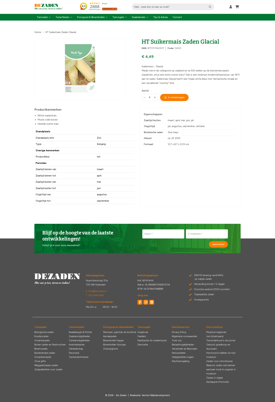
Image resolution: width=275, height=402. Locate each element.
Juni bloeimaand (214, 336)
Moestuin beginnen (216, 332)
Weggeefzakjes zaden (46, 365)
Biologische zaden (44, 332)
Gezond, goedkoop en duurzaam (218, 346)
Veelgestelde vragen (183, 357)
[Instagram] (145, 302)
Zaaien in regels (214, 377)
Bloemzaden (41, 348)
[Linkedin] (151, 302)
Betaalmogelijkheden (183, 344)
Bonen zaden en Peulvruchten (50, 344)
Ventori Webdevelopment (156, 395)
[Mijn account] (231, 7)
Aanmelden (218, 244)
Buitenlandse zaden (44, 352)
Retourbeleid (178, 352)
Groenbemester (42, 357)
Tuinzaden (42, 17)
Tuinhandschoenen (78, 357)
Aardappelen (110, 336)
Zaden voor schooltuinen (219, 361)
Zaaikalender (138, 17)
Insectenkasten (77, 344)
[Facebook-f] (140, 302)
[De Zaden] (48, 6)
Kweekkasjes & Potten (80, 332)
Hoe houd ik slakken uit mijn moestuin (221, 354)
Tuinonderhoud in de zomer (220, 340)
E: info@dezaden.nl (96, 291)
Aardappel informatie (217, 381)
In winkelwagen (176, 97)
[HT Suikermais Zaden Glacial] (80, 69)
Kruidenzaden (41, 336)
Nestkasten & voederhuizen (152, 340)
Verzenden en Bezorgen (184, 348)
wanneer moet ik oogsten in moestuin (221, 371)
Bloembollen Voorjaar (114, 344)
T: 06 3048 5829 (95, 295)
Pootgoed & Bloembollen (91, 17)
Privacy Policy (179, 332)
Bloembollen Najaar (113, 340)
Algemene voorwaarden (184, 336)
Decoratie (74, 352)
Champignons (110, 348)
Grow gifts (40, 361)
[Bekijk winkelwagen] (237, 7)
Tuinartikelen (62, 17)
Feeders (142, 336)
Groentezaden (42, 340)
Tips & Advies (160, 17)
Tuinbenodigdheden (79, 340)
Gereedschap (76, 348)
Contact (177, 17)
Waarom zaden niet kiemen (220, 365)
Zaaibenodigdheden (79, 336)
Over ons (177, 340)
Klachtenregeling (180, 361)
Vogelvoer (143, 332)
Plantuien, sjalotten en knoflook (119, 332)
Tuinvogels (118, 17)
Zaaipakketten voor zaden (48, 369)
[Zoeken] (210, 7)
